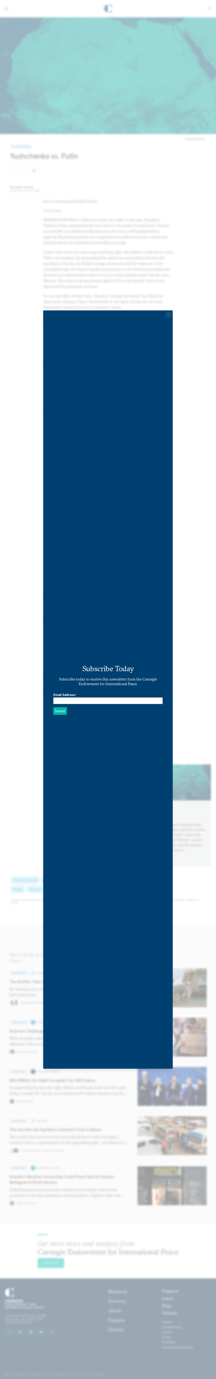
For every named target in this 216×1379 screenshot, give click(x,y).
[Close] (168, 314)
